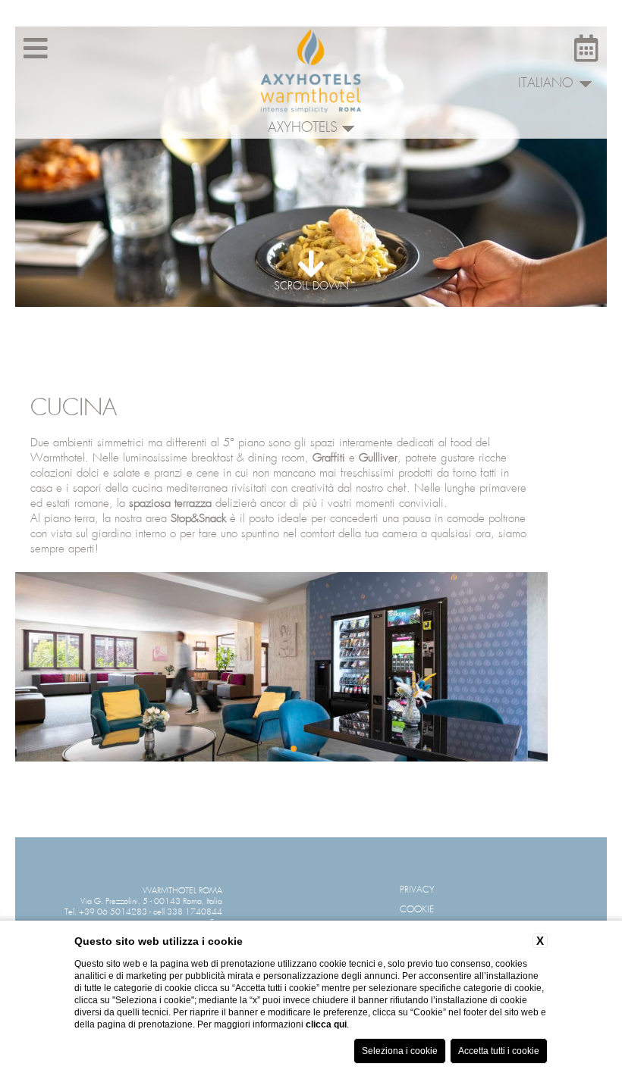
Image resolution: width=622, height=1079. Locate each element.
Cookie (417, 910)
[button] (269, 749)
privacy (417, 890)
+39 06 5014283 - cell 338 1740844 (150, 912)
